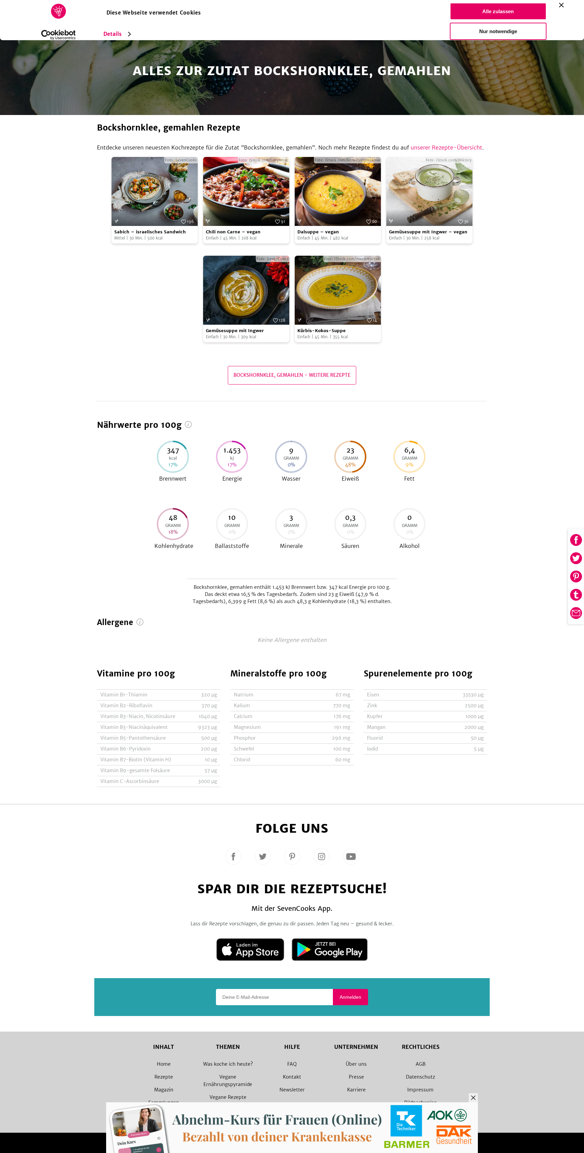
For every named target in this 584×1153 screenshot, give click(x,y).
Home (164, 1064)
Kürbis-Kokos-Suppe (321, 330)
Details (112, 34)
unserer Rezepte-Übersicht (446, 147)
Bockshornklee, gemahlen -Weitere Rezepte (292, 375)
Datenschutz (420, 1077)
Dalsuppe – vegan (318, 232)
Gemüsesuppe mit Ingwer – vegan (428, 232)
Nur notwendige (498, 31)
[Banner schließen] (561, 5)
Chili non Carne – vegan (233, 232)
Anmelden (350, 997)
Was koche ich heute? (228, 1064)
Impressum (420, 1090)
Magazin (163, 1090)
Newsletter (292, 1090)
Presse (356, 1077)
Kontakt (292, 1077)
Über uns (356, 1064)
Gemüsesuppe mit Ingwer (235, 330)
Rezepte (163, 1077)
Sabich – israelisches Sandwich (150, 232)
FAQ (292, 1064)
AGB (420, 1064)
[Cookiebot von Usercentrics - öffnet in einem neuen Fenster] (58, 35)
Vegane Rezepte (228, 1097)
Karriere (356, 1090)
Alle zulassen (498, 11)
